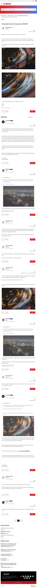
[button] (31, 286)
